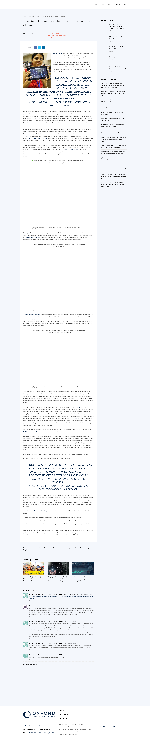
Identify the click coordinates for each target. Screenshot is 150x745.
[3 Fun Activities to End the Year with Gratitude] (104, 39)
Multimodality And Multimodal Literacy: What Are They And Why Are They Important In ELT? (113, 85)
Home (24, 16)
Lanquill (103, 166)
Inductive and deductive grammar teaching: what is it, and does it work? (113, 93)
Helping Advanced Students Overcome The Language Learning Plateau (81, 579)
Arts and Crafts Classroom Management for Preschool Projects (117, 69)
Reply (30, 601)
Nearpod (77, 418)
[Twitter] (39, 47)
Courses (103, 106)
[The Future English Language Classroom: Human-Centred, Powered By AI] (33, 568)
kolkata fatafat (105, 151)
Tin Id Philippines (106, 124)
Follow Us (116, 4)
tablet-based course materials (38, 138)
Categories (106, 4)
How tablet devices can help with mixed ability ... (46, 621)
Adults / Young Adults (32, 16)
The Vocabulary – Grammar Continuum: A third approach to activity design (113, 139)
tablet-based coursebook (72, 149)
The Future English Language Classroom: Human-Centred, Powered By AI (32, 579)
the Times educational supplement (41, 511)
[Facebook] (36, 47)
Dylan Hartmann (105, 158)
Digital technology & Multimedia (56, 35)
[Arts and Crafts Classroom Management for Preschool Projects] (104, 69)
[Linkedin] (43, 47)
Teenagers (50, 36)
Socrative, (80, 407)
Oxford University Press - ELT (107, 727)
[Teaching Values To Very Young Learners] (104, 59)
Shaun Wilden (57, 53)
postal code (104, 118)
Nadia (102, 174)
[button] (125, 4)
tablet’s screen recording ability (32, 432)
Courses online (105, 99)
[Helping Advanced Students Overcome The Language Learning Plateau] (83, 568)
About (97, 4)
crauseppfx (104, 91)
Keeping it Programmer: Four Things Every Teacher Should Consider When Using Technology (57, 579)
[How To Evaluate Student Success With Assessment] (104, 49)
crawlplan (103, 137)
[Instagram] (30, 726)
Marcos (103, 131)
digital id (103, 112)
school (102, 145)
